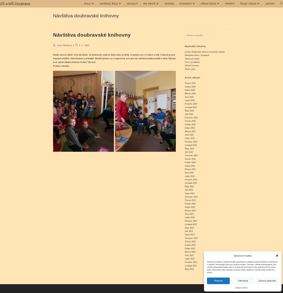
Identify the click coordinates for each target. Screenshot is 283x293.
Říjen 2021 (189, 269)
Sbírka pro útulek (192, 59)
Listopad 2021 (191, 266)
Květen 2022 (190, 245)
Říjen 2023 (189, 186)
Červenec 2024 (191, 155)
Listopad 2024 (191, 145)
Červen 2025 (190, 121)
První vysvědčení (192, 62)
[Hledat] (225, 35)
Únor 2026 (189, 97)
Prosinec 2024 (191, 142)
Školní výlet (190, 69)
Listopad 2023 (191, 183)
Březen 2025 (190, 131)
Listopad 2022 (191, 224)
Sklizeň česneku (192, 65)
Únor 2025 (189, 135)
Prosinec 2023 (191, 180)
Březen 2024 (190, 169)
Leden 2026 (190, 100)
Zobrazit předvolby (267, 280)
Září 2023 (189, 190)
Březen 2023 (190, 211)
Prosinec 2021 (191, 262)
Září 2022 (189, 231)
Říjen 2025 (189, 111)
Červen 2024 (190, 159)
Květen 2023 (190, 204)
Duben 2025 (190, 128)
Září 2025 (189, 114)
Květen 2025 (190, 124)
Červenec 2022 (191, 238)
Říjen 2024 (189, 149)
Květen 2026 (190, 87)
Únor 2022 (189, 255)
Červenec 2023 (191, 197)
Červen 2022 (190, 241)
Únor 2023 (189, 214)
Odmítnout (243, 280)
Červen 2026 (190, 83)
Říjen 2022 (189, 228)
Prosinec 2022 (191, 221)
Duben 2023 (190, 207)
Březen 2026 (190, 93)
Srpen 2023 (190, 193)
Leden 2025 (190, 138)
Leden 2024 (190, 176)
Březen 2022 (190, 252)
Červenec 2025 (191, 118)
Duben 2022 (190, 248)
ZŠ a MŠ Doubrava (15, 4)
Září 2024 (189, 152)
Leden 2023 (190, 217)
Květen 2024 (190, 162)
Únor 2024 (189, 173)
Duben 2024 (190, 166)
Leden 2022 (190, 259)
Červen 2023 (190, 200)
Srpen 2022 (190, 235)
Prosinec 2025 (191, 104)
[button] (277, 255)
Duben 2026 (190, 90)
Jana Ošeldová (64, 45)
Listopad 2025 (191, 107)
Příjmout (218, 280)
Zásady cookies (241, 288)
